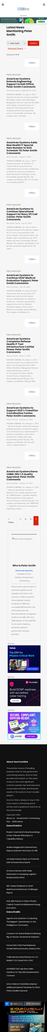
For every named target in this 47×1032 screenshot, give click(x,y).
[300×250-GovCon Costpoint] (24, 659)
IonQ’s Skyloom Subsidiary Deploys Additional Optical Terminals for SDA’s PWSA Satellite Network (23, 987)
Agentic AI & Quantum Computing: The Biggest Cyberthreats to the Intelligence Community (22, 921)
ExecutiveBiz (13, 911)
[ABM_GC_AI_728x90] (23, 20)
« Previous (12, 521)
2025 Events (17, 821)
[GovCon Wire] (23, 9)
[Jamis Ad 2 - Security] (24, 725)
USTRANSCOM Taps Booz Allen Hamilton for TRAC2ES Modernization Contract (23, 972)
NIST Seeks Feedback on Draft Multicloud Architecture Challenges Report (22, 889)
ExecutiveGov (14, 825)
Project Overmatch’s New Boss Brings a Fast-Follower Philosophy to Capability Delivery (23, 835)
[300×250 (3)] (24, 692)
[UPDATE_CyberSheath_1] (26, 1017)
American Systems (24, 570)
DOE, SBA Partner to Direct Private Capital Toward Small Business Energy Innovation (23, 904)
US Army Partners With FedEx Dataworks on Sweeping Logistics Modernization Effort (21, 874)
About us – (12, 818)
